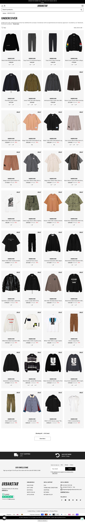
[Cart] (4, 6)
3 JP (9, 64)
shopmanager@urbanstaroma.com (72, 489)
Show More (42, 438)
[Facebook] (62, 500)
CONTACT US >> (65, 492)
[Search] (80, 6)
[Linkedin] (69, 500)
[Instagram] (65, 500)
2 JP (72, 305)
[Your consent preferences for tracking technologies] (82, 519)
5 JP (35, 104)
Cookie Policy (31, 511)
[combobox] (41, 9)
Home (4, 13)
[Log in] (2, 6)
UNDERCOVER (11, 13)
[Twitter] (80, 500)
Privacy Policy (53, 511)
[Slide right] (83, 455)
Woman (66, 464)
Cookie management (42, 511)
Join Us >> (5, 490)
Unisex (71, 464)
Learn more (54, 473)
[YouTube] (76, 500)
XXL (32, 144)
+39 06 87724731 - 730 (68, 487)
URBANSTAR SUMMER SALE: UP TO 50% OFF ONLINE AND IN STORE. (42, 1)
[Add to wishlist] (19, 66)
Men (62, 464)
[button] (79, 28)
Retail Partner (62, 517)
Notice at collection (42, 520)
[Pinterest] (73, 500)
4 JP (13, 64)
